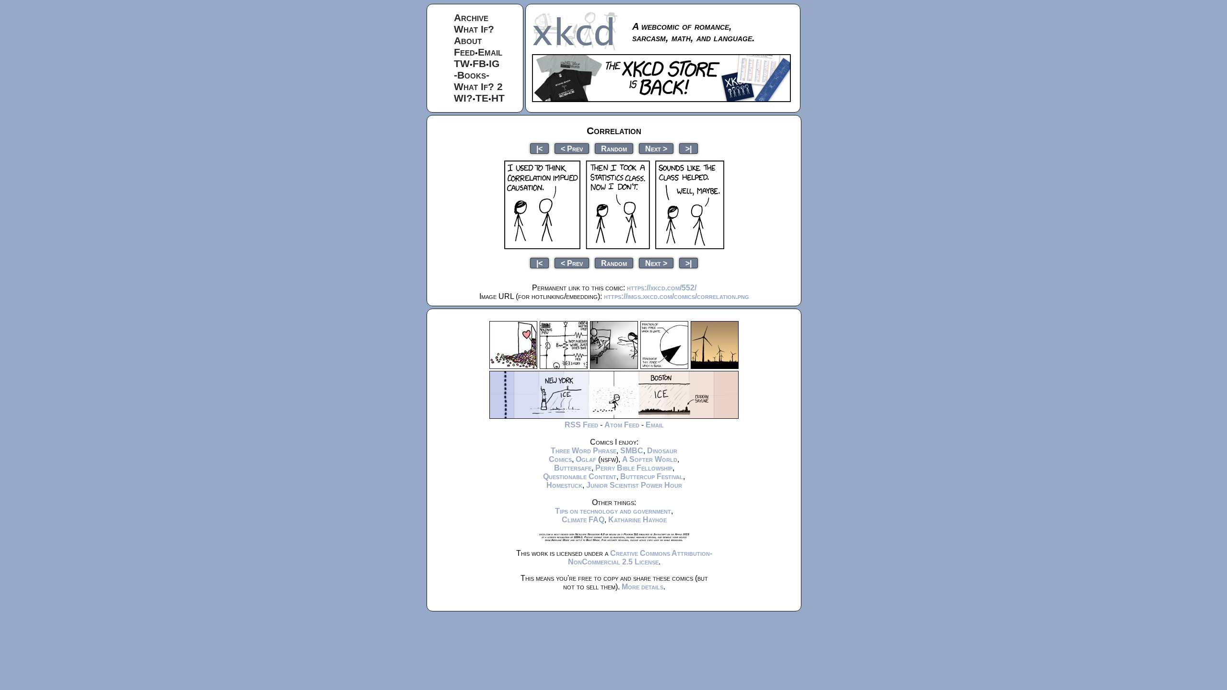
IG (494, 63)
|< (539, 148)
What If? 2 (478, 86)
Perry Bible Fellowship (633, 468)
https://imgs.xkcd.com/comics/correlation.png (676, 296)
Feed (464, 52)
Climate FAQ (583, 520)
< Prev (572, 148)
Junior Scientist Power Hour (634, 485)
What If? (474, 28)
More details (642, 587)
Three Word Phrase (583, 451)
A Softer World (649, 459)
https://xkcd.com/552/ (661, 288)
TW (462, 63)
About (468, 40)
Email (490, 52)
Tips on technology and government (613, 511)
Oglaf (586, 459)
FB (479, 63)
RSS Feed (581, 425)
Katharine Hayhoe (637, 520)
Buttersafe (572, 468)
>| (688, 148)
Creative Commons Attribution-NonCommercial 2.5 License (640, 557)
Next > (656, 148)
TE (481, 98)
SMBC (631, 451)
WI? (463, 98)
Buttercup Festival (651, 476)
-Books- (471, 74)
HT (498, 98)
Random (614, 148)
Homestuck (564, 485)
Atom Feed (621, 425)
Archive (471, 17)
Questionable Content (579, 476)
